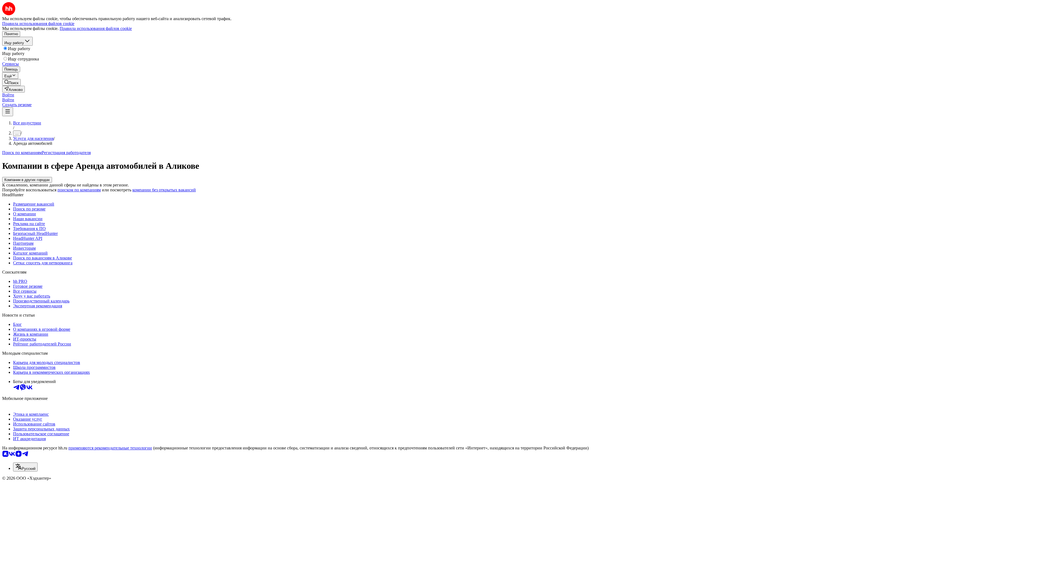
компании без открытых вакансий (164, 190)
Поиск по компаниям (22, 152)
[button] (8, 95)
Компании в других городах (27, 180)
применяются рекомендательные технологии (110, 448)
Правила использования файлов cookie (96, 28)
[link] (11, 82)
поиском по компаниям (79, 190)
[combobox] (25, 467)
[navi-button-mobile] (7, 111)
